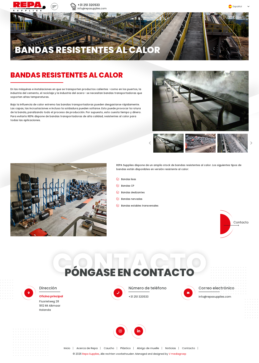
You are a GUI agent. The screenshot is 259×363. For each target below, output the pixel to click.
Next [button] (251, 143)
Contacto (241, 222)
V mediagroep (177, 354)
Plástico (125, 348)
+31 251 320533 (89, 5)
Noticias (170, 348)
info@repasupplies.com (92, 8)
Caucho (109, 348)
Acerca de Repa (87, 348)
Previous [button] (150, 143)
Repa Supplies (90, 354)
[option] (200, 101)
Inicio (67, 348)
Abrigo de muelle (148, 348)
